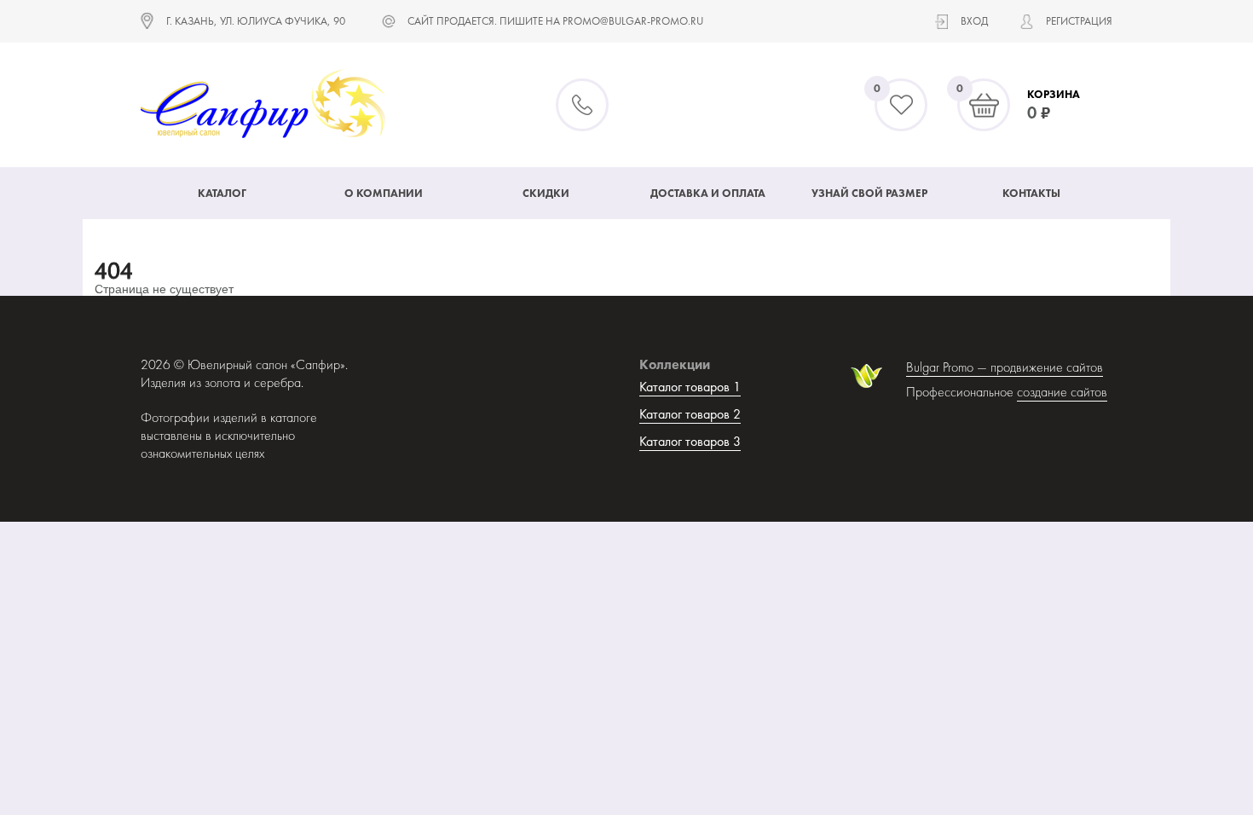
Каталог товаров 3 (690, 441)
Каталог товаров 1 (690, 387)
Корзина (1053, 94)
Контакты (1031, 193)
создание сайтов (1062, 392)
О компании (383, 193)
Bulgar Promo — (948, 367)
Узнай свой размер (869, 193)
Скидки (546, 193)
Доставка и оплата (707, 193)
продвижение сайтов (1046, 367)
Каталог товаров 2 (690, 414)
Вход (974, 21)
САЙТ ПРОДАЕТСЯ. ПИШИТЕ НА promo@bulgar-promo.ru (555, 21)
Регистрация (1079, 21)
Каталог (222, 193)
